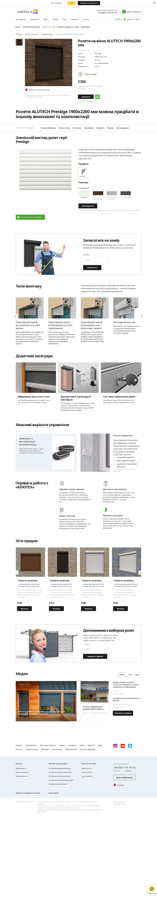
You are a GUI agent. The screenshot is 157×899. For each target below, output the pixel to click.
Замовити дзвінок (95, 656)
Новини (122, 675)
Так (71, 3)
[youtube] (123, 746)
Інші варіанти (88, 206)
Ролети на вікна (27, 580)
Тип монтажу (64, 128)
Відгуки (55, 19)
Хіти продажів (122, 128)
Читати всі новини (123, 713)
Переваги (100, 128)
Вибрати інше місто (88, 3)
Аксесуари (76, 128)
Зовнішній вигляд (48, 128)
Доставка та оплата (86, 101)
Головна (19, 34)
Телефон (86, 255)
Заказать (24, 608)
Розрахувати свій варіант (32, 217)
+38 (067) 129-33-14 (107, 12)
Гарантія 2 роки (91, 74)
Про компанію (21, 19)
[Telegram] (130, 746)
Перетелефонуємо (124, 777)
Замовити (85, 97)
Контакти (86, 19)
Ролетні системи (31, 34)
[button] (141, 316)
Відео (137, 675)
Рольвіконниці (47, 34)
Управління (89, 128)
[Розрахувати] (97, 97)
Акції (64, 19)
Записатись (92, 267)
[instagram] (115, 746)
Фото (130, 675)
